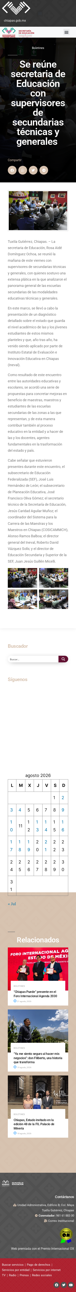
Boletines (38, 48)
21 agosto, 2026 (24, 1001)
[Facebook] (56, 1285)
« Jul (12, 904)
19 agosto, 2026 (24, 1067)
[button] (40, 13)
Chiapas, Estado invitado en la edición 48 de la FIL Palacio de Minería (34, 1124)
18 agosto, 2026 (24, 1133)
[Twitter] (64, 1285)
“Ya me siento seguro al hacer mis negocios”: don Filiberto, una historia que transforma (38, 1058)
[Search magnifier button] (63, 659)
